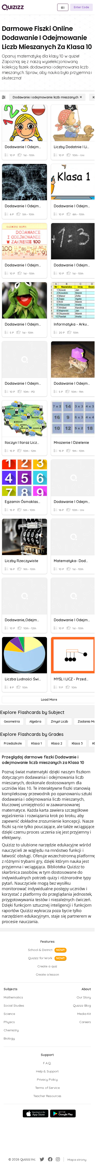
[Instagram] (58, 1159)
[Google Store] (63, 1113)
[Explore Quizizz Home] (13, 7)
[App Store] (35, 1113)
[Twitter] (42, 1159)
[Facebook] (50, 1159)
